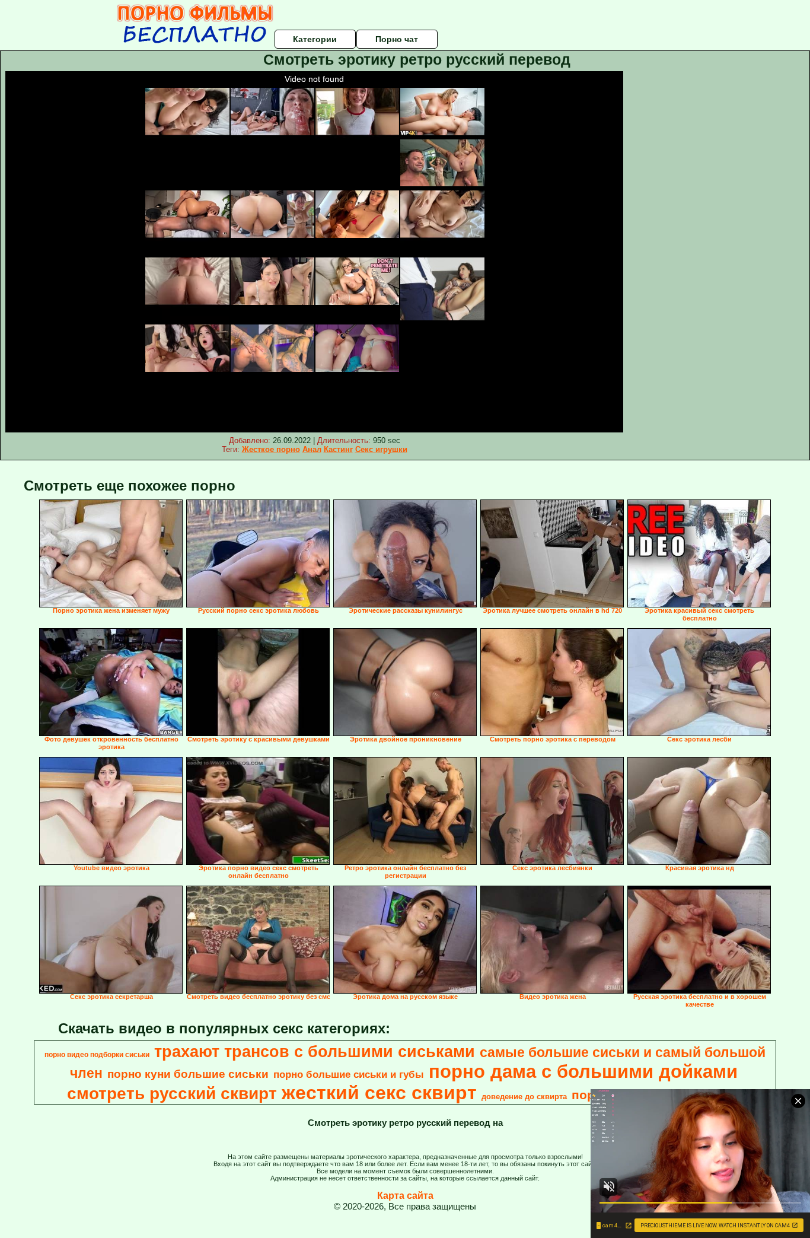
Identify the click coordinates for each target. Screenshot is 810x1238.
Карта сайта (405, 1196)
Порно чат (396, 39)
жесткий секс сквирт (379, 1092)
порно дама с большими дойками (583, 1071)
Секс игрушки (381, 449)
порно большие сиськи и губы (348, 1074)
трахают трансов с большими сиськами (314, 1052)
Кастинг (338, 449)
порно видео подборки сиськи (96, 1055)
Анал (311, 449)
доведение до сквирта (524, 1096)
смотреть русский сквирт (172, 1093)
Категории (315, 39)
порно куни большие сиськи (188, 1074)
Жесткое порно (271, 449)
